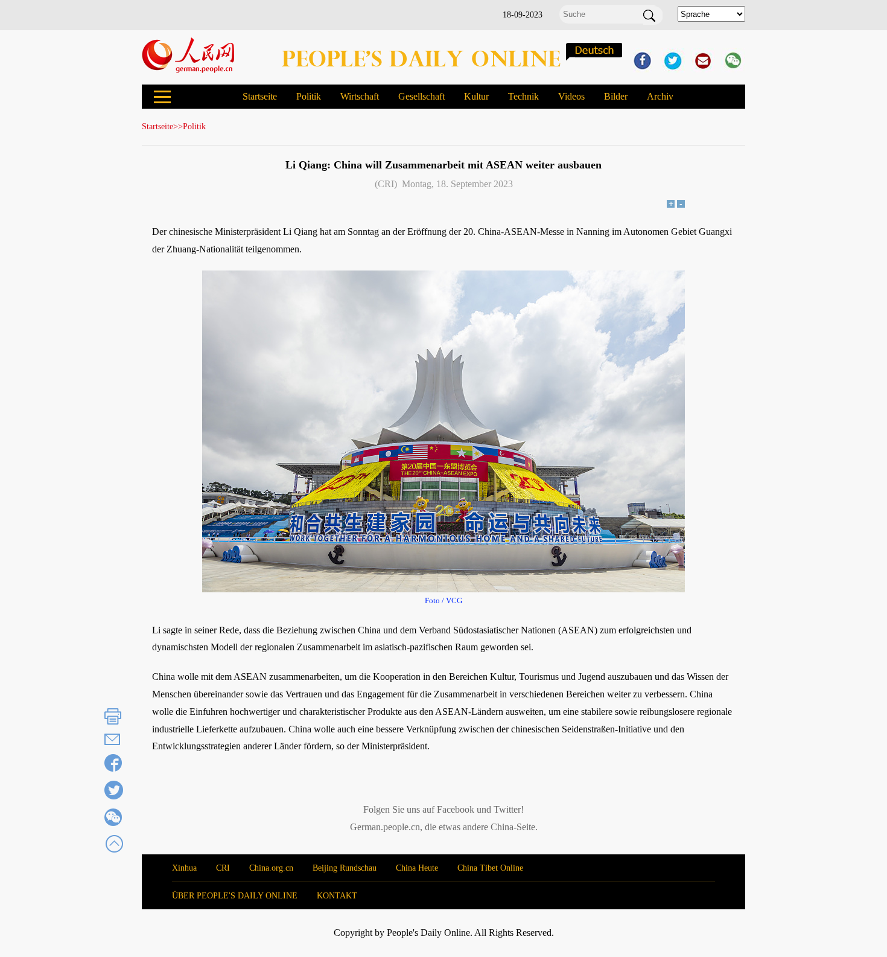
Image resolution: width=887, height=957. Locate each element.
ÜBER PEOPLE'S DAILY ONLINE (234, 895)
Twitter (507, 809)
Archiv (660, 96)
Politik (308, 96)
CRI (223, 867)
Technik (523, 96)
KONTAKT (337, 895)
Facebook (455, 809)
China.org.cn (271, 867)
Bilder (616, 96)
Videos (571, 96)
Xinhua (184, 867)
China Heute (417, 867)
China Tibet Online (490, 867)
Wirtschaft (359, 96)
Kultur (476, 96)
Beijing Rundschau (345, 867)
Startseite (260, 96)
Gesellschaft (421, 96)
